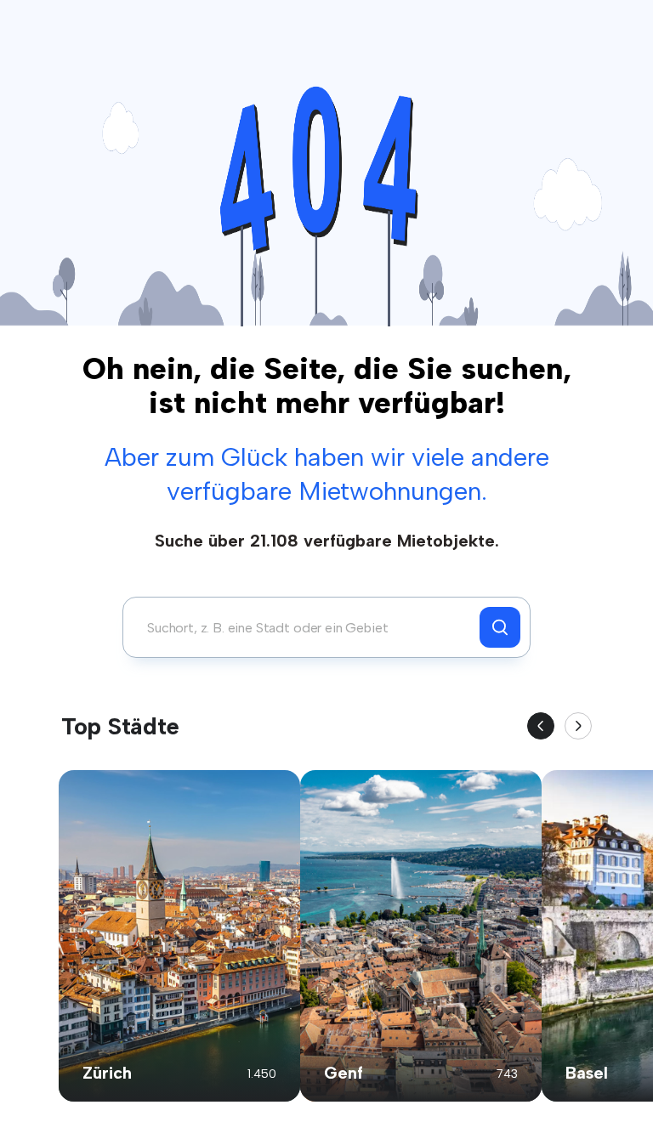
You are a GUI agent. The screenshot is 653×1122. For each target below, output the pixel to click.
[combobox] (305, 627)
